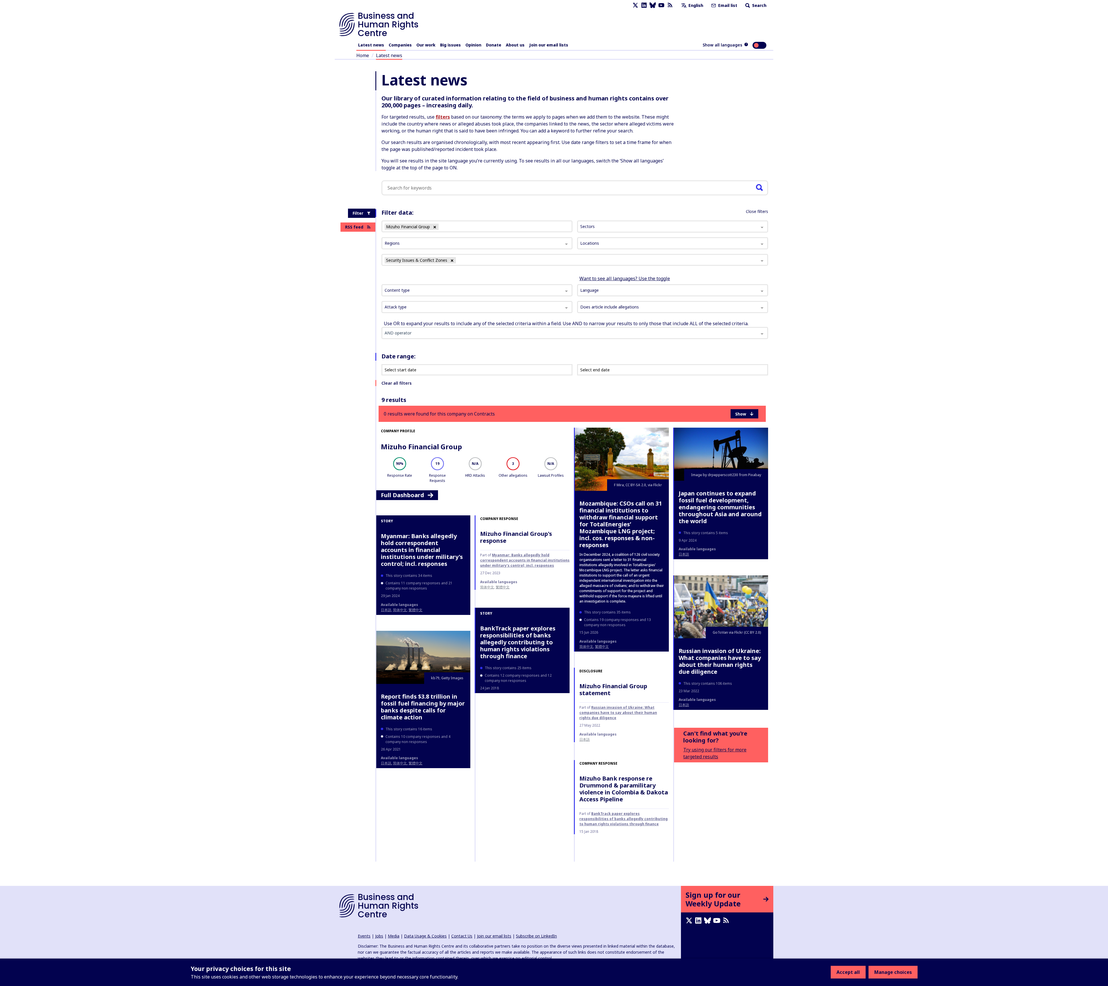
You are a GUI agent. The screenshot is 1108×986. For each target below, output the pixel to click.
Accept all (848, 972)
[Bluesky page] (652, 5)
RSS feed (354, 227)
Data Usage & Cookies (425, 936)
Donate (493, 45)
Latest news (371, 45)
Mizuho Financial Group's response (516, 537)
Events (364, 936)
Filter (358, 213)
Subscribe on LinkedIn (536, 936)
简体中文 (586, 646)
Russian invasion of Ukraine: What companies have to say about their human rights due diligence (618, 712)
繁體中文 (602, 646)
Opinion (473, 45)
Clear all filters (396, 383)
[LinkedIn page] (644, 5)
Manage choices (893, 972)
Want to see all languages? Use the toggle (624, 278)
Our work (425, 45)
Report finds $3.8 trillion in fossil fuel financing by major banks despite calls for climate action (423, 707)
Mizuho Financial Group (421, 446)
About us (515, 45)
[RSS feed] (670, 5)
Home (362, 55)
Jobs (379, 936)
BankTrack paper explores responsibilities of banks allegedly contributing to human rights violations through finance (517, 642)
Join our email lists (548, 45)
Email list (727, 5)
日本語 (684, 554)
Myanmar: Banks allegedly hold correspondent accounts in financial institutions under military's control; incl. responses (422, 550)
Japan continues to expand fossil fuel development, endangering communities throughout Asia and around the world (720, 507)
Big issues (450, 45)
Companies (400, 45)
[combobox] (476, 290)
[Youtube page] (661, 5)
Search (758, 5)
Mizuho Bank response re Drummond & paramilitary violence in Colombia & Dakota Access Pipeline (623, 788)
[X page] (635, 5)
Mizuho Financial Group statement (613, 689)
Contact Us (461, 936)
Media (393, 936)
